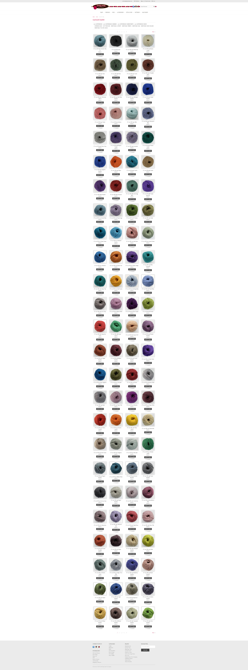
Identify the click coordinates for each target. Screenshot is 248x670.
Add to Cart (100, 54)
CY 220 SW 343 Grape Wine (148, 405)
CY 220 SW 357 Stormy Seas (100, 501)
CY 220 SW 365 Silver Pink (148, 525)
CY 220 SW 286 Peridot (148, 311)
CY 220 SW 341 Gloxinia (132, 405)
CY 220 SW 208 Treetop (132, 218)
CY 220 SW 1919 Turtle (132, 73)
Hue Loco (127, 655)
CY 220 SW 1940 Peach (100, 122)
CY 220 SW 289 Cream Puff (132, 335)
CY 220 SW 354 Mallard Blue (116, 476)
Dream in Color (128, 652)
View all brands (128, 661)
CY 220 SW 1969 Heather (100, 194)
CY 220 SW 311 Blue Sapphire (100, 382)
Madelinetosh (128, 646)
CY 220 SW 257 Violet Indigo (132, 265)
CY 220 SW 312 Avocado (116, 382)
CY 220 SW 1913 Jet (116, 49)
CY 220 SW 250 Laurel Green (148, 241)
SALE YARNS (145, 12)
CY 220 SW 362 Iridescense (100, 525)
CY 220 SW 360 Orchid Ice (132, 501)
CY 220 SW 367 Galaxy (116, 549)
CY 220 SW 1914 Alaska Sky (132, 49)
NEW (113, 12)
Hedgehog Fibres (128, 658)
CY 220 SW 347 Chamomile (148, 428)
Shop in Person (96, 659)
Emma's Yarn (128, 647)
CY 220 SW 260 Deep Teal (100, 289)
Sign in (142, 1)
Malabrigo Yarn (128, 649)
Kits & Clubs (129, 12)
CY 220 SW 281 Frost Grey (100, 311)
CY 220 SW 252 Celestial (99, 265)
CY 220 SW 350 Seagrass (116, 452)
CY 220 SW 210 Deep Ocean (100, 241)
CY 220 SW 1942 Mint (132, 122)
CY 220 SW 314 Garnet (132, 382)
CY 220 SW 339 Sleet (100, 405)
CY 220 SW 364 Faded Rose (132, 525)
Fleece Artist (128, 660)
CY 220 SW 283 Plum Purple (132, 311)
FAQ (94, 657)
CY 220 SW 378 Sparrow (132, 597)
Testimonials (95, 660)
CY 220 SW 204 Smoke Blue (100, 218)
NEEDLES (107, 12)
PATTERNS (137, 12)
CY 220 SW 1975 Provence (116, 194)
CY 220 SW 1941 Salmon (116, 122)
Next (153, 31)
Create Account (147, 1)
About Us (95, 656)
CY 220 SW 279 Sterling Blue (132, 289)
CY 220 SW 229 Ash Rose (132, 241)
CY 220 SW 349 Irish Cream (100, 452)
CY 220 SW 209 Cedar (148, 218)
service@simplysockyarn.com (127, 1)
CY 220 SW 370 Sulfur (148, 549)
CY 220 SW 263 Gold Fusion (116, 289)
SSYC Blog (95, 654)
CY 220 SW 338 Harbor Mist (148, 382)
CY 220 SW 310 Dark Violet (148, 359)
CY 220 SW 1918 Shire (116, 73)
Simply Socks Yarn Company (131, 657)
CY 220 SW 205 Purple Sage (116, 218)
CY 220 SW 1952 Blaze (116, 170)
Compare (101, 56)
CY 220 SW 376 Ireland (100, 597)
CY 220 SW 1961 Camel (148, 170)
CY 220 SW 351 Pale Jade (132, 452)
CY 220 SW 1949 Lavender (132, 146)
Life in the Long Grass (130, 653)
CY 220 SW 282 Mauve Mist (116, 311)
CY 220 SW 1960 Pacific (132, 170)
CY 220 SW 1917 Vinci (100, 73)
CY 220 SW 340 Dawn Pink (116, 405)
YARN (101, 12)
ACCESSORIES (120, 12)
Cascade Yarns (101, 16)
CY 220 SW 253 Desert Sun (116, 265)
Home (94, 16)
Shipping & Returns (97, 662)
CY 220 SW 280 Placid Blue (148, 289)
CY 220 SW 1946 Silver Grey (100, 146)
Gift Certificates (136, 1)
